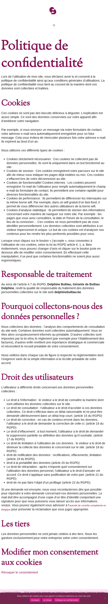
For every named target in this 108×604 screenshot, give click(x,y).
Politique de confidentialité (66, 600)
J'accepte (35, 600)
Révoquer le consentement (19, 572)
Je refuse (47, 600)
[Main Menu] (54, 25)
